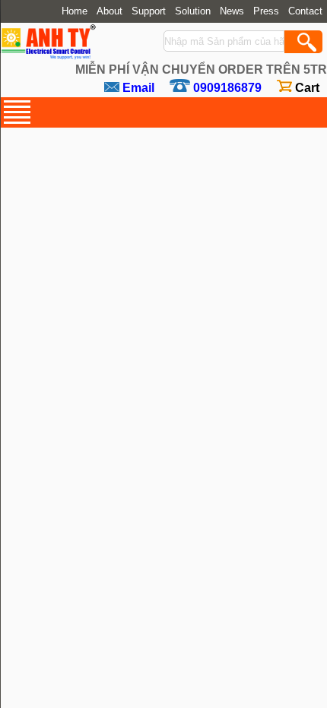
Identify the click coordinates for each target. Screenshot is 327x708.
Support (149, 11)
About (109, 11)
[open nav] (17, 112)
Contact (305, 11)
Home (74, 11)
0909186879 (227, 87)
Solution (193, 11)
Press (266, 11)
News (232, 11)
